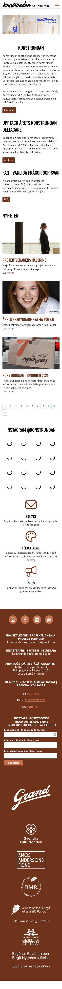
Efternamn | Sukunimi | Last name (23, 751)
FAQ (6, 199)
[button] (57, 4)
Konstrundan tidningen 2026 (25, 375)
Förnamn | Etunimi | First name (21, 740)
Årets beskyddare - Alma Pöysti (28, 319)
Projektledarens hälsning (24, 260)
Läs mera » (8, 272)
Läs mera (9, 110)
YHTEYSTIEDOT (35, 700)
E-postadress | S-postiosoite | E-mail (24, 729)
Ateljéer (8, 160)
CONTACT (33, 707)
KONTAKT (32, 694)
